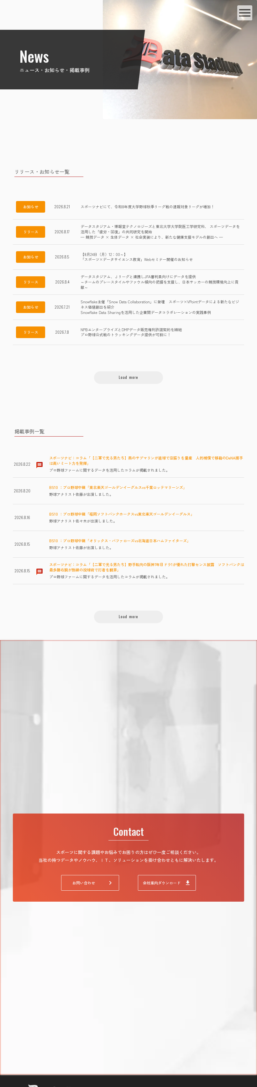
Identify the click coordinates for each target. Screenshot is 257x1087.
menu (244, 12)
